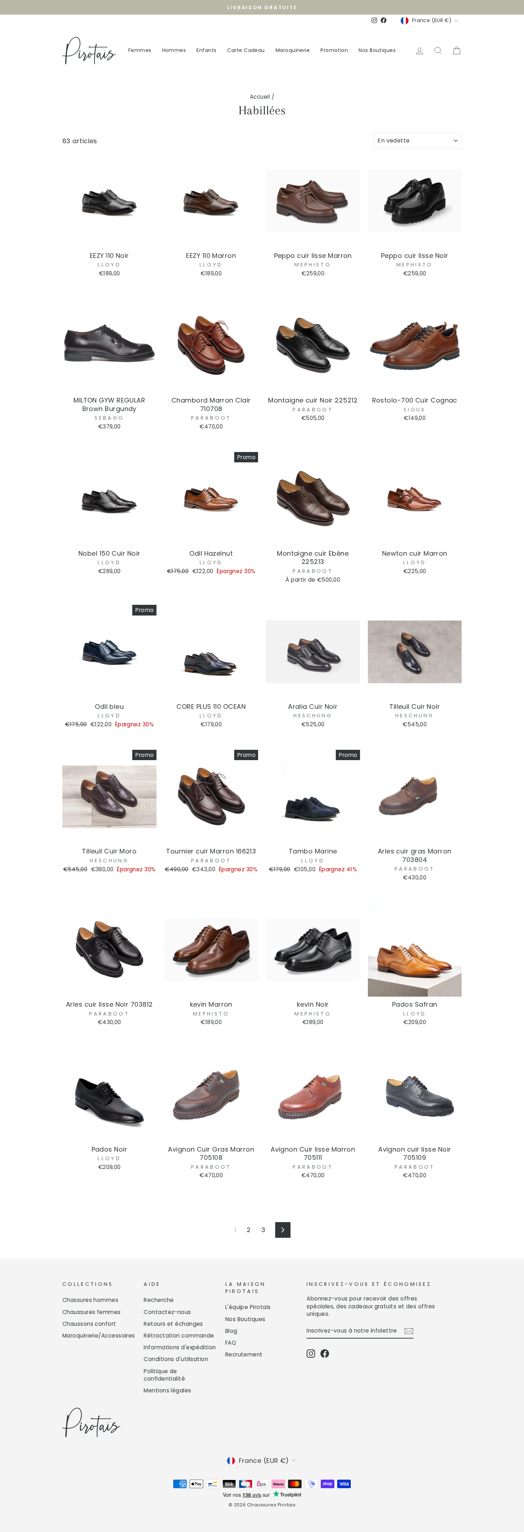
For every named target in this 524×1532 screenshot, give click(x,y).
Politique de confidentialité (164, 1374)
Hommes (174, 50)
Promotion (334, 50)
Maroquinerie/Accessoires (98, 1335)
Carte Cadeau (245, 50)
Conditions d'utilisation (176, 1359)
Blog (231, 1331)
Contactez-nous (167, 1312)
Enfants (206, 50)
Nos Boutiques (377, 50)
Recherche (159, 1300)
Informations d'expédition (180, 1347)
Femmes (139, 50)
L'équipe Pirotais (248, 1307)
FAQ (230, 1342)
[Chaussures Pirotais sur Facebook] (324, 1353)
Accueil (260, 96)
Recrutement (244, 1354)
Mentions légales (167, 1390)
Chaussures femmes (91, 1312)
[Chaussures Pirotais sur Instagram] (311, 1353)
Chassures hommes (90, 1300)
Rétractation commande (179, 1335)
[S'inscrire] (408, 1330)
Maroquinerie (293, 50)
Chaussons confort (89, 1324)
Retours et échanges (173, 1324)
